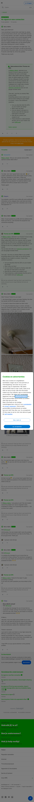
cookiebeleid (27, 404)
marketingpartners (21, 396)
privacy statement (10, 406)
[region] (17, 401)
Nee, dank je (17, 420)
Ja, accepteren (17, 426)
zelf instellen (8, 414)
